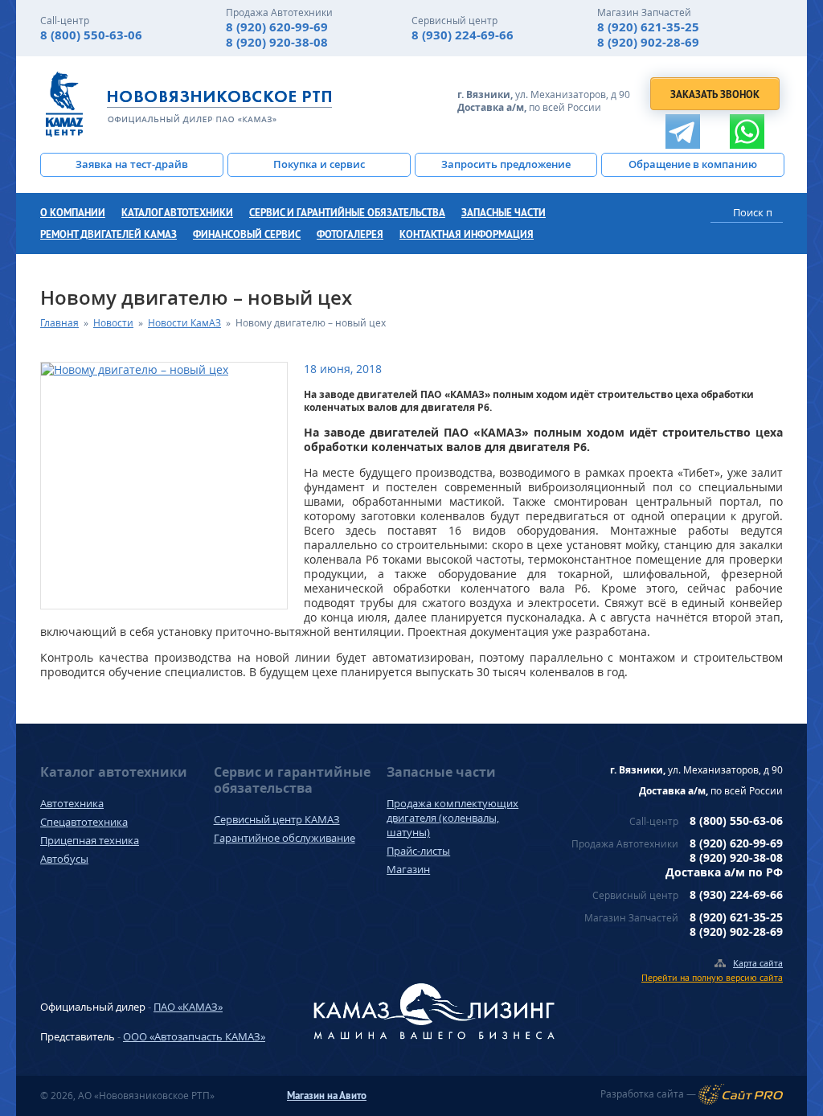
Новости (113, 323)
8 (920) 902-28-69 (648, 42)
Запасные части (503, 213)
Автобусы (64, 858)
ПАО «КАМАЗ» (188, 1006)
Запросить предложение (506, 164)
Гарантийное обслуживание (284, 838)
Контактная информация (466, 234)
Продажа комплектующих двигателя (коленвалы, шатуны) (452, 817)
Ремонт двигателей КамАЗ (108, 234)
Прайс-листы (418, 850)
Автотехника (72, 803)
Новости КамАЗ (184, 323)
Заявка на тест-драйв (132, 164)
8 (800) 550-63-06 (91, 35)
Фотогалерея (350, 234)
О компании (72, 213)
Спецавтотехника (84, 821)
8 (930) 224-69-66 (463, 35)
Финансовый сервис (247, 234)
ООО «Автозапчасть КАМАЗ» (194, 1036)
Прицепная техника (89, 840)
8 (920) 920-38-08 (277, 42)
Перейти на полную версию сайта (712, 977)
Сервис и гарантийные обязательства (347, 213)
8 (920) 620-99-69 (277, 27)
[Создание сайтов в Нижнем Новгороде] (740, 1094)
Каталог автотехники (177, 213)
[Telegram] (682, 131)
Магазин (408, 869)
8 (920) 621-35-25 (648, 27)
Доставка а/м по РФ (724, 872)
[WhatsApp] (747, 131)
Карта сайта (758, 963)
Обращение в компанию (693, 164)
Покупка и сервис (319, 164)
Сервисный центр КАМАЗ (277, 819)
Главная (59, 323)
